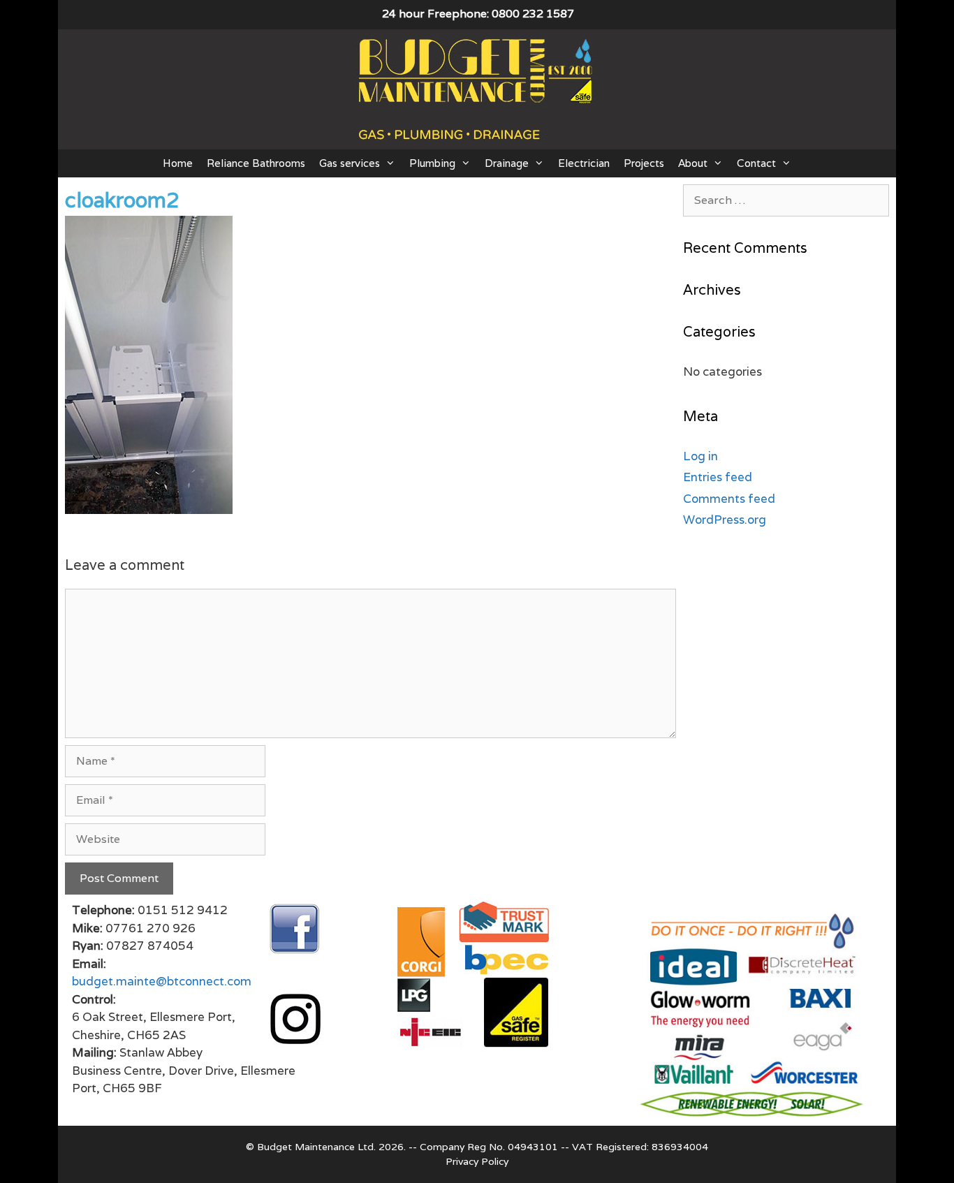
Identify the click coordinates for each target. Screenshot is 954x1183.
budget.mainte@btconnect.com (161, 981)
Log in (700, 456)
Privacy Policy (477, 1161)
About (692, 163)
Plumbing (432, 163)
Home (178, 163)
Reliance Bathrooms (256, 163)
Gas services (349, 163)
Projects (644, 163)
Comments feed (729, 498)
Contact (756, 163)
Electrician (584, 163)
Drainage (507, 163)
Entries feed (717, 477)
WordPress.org (724, 519)
